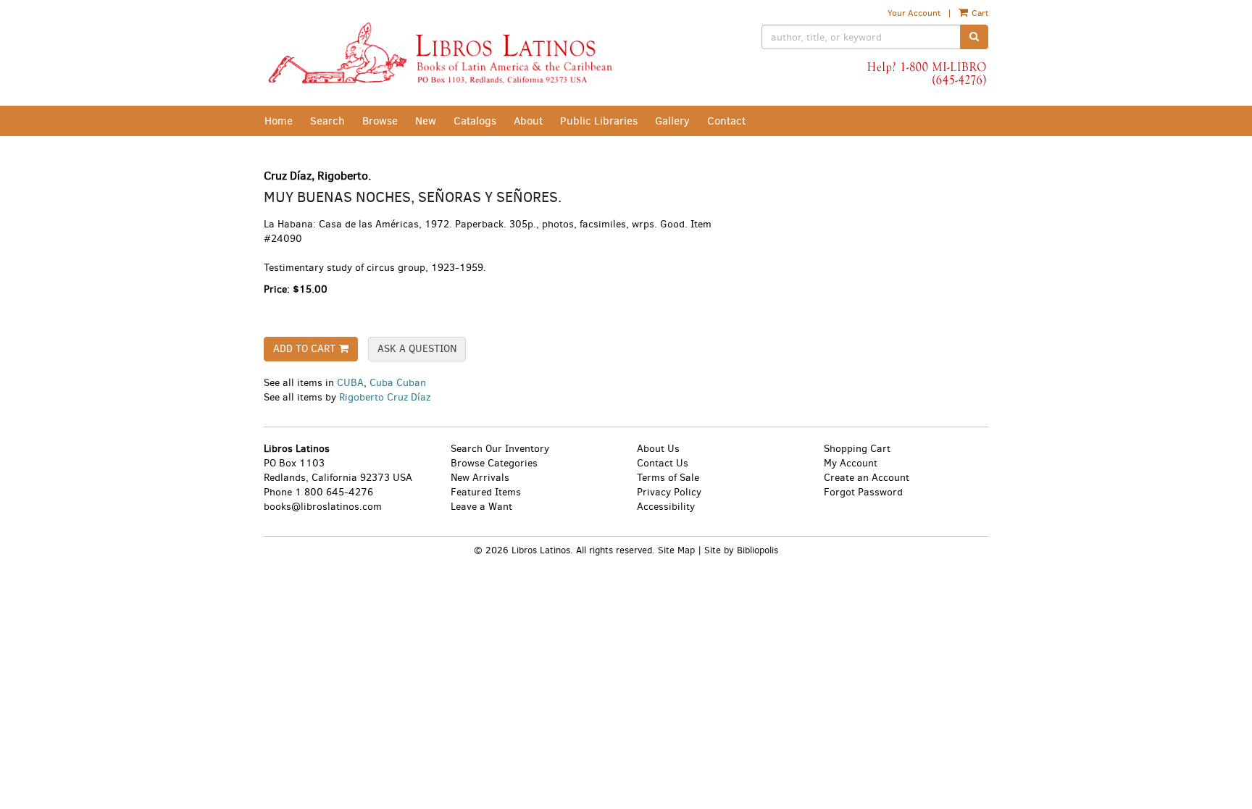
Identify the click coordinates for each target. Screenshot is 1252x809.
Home (278, 121)
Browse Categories (494, 463)
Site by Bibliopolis (741, 550)
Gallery (672, 121)
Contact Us (662, 463)
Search (327, 121)
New (425, 121)
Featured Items (486, 492)
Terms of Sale (668, 478)
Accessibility (666, 507)
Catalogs (475, 121)
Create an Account (866, 478)
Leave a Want (481, 507)
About (528, 121)
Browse (380, 121)
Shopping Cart (857, 449)
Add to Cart (304, 349)
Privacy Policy (669, 492)
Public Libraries (599, 121)
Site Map (676, 550)
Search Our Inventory (500, 449)
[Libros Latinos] (439, 53)
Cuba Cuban (398, 383)
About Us (658, 449)
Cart (978, 13)
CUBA (350, 383)
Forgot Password (863, 492)
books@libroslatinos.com (323, 507)
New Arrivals (480, 478)
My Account (850, 463)
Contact (726, 121)
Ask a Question (416, 349)
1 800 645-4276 (334, 492)
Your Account (914, 13)
